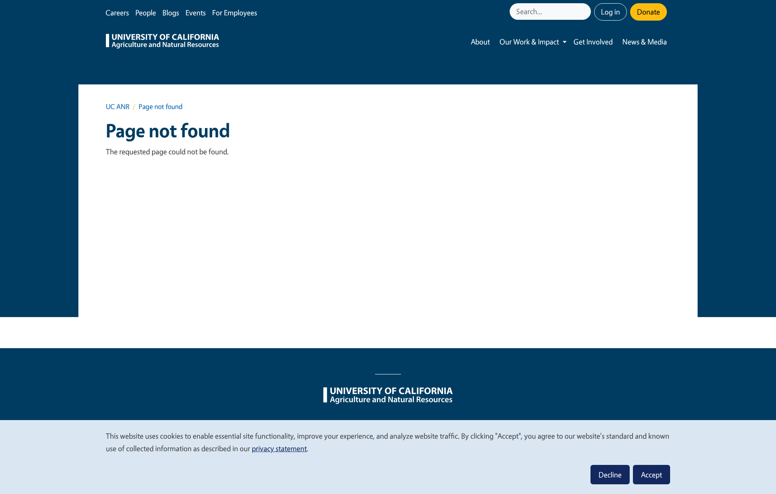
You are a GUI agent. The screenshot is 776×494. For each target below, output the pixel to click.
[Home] (162, 42)
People (145, 12)
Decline (610, 474)
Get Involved (593, 41)
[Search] (585, 11)
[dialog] (388, 456)
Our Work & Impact (529, 41)
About (480, 41)
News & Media (644, 41)
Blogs (170, 12)
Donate (648, 12)
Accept (651, 474)
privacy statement (279, 448)
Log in (610, 12)
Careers (117, 12)
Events (196, 12)
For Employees (234, 12)
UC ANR (117, 106)
